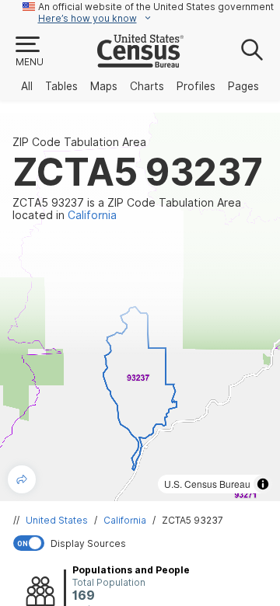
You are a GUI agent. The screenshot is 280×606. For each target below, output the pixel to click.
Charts (147, 86)
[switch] (143, 543)
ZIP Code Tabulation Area (79, 142)
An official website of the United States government (156, 6)
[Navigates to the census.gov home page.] (140, 61)
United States (57, 520)
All (27, 86)
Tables (61, 86)
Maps (103, 86)
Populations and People (131, 570)
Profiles (196, 86)
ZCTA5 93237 (192, 520)
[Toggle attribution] (263, 484)
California (124, 520)
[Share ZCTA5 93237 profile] (22, 479)
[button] (29, 52)
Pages (243, 86)
